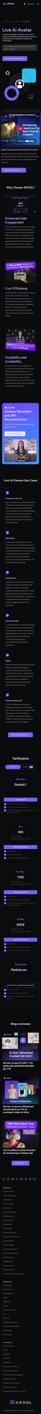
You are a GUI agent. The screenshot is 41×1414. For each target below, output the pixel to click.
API (4, 1314)
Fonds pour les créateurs (11, 1366)
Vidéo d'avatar (7, 1200)
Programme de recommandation (13, 1375)
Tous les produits (8, 1191)
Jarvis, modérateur (9, 1245)
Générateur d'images (10, 1232)
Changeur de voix (8, 1265)
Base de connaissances (10, 1322)
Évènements (7, 1362)
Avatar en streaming (9, 1195)
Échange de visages (9, 1212)
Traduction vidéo (8, 1204)
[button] (24, 3)
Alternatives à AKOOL (10, 1310)
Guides (5, 1306)
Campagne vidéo (8, 1241)
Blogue (5, 1350)
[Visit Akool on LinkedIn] (21, 1179)
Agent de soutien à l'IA (10, 1249)
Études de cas (7, 1289)
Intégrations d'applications (11, 1326)
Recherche (6, 1354)
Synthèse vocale (8, 1257)
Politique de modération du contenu (14, 1391)
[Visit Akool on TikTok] (3, 1179)
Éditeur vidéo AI (8, 1220)
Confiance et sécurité (10, 1387)
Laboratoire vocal (8, 1270)
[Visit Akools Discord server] (12, 1179)
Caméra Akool (7, 1224)
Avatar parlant (7, 1208)
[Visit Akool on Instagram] (25, 1179)
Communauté (7, 1330)
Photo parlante (7, 1228)
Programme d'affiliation (10, 1371)
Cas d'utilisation (8, 1293)
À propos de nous (8, 1346)
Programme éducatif (9, 1379)
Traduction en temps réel (11, 1253)
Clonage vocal (7, 1261)
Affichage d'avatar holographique (13, 1274)
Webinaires (6, 1302)
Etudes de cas (7, 1285)
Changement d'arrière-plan (11, 1237)
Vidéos (5, 1297)
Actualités (6, 1358)
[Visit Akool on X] (17, 1179)
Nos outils (6, 1318)
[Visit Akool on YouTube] (8, 1179)
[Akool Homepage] (9, 3)
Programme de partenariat (11, 1383)
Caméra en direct (8, 1216)
